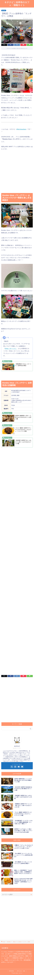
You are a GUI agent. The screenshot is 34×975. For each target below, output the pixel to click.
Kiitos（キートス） (11, 348)
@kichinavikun (21, 129)
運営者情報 (11, 970)
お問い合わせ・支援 (21, 970)
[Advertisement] (17, 172)
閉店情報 (3, 10)
